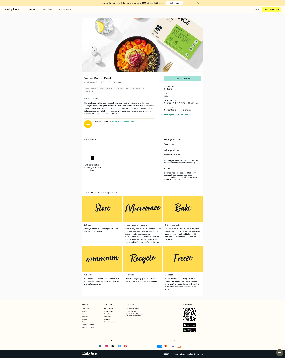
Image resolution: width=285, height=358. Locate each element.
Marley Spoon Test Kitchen (123, 121)
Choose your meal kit (271, 10)
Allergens (168, 107)
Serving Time (169, 86)
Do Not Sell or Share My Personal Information (134, 315)
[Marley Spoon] (90, 354)
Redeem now (174, 3)
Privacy (85, 316)
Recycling (107, 316)
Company (85, 319)
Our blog (107, 319)
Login (257, 9)
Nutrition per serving (173, 100)
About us (85, 308)
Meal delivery (109, 311)
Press (84, 322)
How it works (47, 9)
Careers (85, 311)
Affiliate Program (88, 324)
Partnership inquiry (132, 308)
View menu (33, 9)
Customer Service (64, 9)
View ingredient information (176, 115)
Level (166, 93)
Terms (84, 314)
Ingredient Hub (109, 314)
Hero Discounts (109, 322)
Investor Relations (88, 327)
